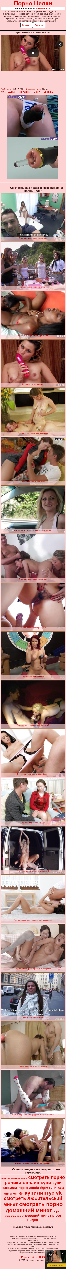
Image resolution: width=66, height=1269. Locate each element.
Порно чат (39, 25)
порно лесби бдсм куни (37, 1188)
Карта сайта (29, 1257)
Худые (11, 92)
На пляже (24, 92)
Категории (26, 25)
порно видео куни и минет (14, 1178)
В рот (37, 92)
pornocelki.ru (43, 8)
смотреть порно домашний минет (34, 1207)
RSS (42, 1257)
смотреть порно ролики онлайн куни (35, 1180)
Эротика (48, 92)
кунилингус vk (43, 1193)
